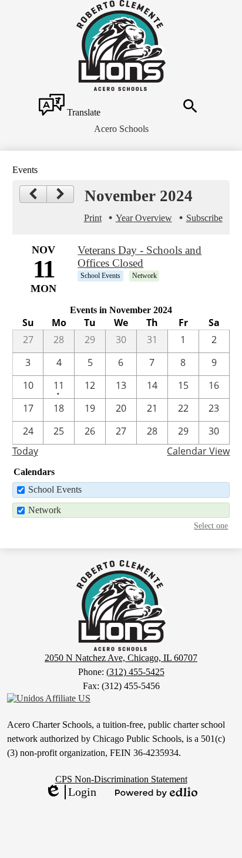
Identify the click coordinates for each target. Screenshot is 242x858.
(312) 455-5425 (135, 672)
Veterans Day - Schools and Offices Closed (139, 256)
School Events (55, 489)
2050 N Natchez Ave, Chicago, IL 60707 (121, 658)
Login (70, 792)
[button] (121, 129)
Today (25, 451)
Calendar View (198, 451)
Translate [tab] (82, 112)
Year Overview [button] (144, 218)
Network (44, 510)
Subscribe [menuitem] (204, 218)
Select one (211, 525)
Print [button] (93, 218)
